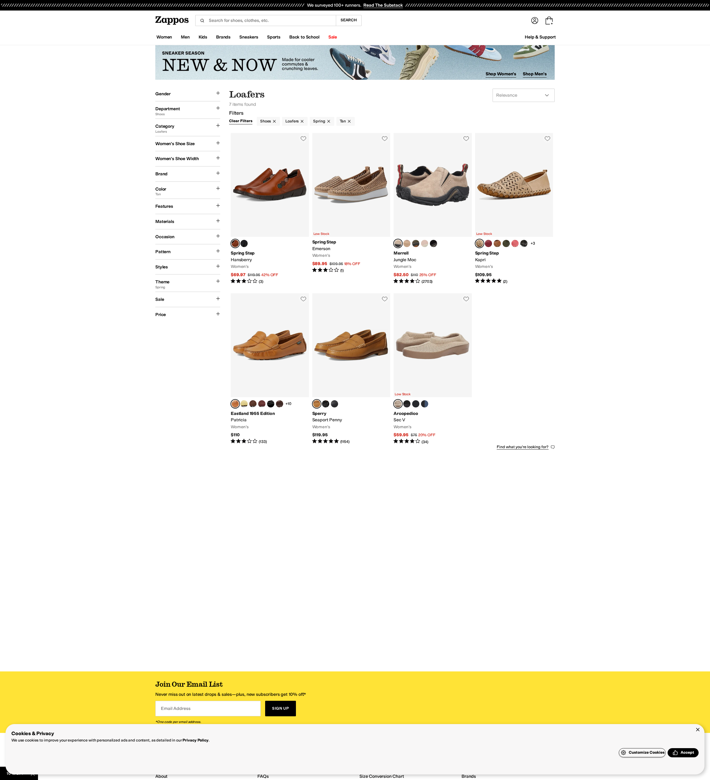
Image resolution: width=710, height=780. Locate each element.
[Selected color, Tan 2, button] (316, 403)
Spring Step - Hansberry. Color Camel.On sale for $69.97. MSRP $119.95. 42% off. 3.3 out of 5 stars (270, 208)
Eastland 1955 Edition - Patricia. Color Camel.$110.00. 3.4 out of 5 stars (270, 369)
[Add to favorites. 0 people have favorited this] (303, 138)
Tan (343, 121)
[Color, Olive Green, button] (506, 243)
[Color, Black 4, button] (325, 403)
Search (349, 20)
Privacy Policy (195, 740)
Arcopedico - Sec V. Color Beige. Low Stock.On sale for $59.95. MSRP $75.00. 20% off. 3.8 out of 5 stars (433, 369)
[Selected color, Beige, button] (479, 243)
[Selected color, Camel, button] (235, 243)
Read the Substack (383, 5)
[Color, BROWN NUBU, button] (252, 403)
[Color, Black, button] (244, 243)
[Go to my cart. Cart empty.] (549, 20)
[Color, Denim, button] (424, 403)
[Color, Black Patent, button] (270, 403)
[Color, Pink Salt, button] (424, 243)
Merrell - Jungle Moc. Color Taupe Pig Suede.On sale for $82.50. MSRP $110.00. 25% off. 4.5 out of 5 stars (433, 208)
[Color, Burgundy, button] (261, 403)
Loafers (292, 121)
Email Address (175, 708)
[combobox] (265, 20)
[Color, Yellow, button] (244, 403)
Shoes (265, 121)
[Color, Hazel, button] (406, 243)
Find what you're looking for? (523, 447)
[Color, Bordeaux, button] (488, 243)
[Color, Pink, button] (515, 243)
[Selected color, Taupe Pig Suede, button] (398, 243)
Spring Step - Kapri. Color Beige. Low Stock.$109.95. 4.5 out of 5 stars (514, 208)
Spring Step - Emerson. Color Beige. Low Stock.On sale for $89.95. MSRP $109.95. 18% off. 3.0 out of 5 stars (351, 208)
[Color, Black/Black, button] (334, 403)
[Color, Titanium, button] (415, 403)
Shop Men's (535, 73)
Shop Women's (501, 73)
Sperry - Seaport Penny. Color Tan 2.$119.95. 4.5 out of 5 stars (351, 369)
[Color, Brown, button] (497, 243)
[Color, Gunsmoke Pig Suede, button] (415, 243)
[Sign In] (534, 20)
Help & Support (540, 37)
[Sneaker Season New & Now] (355, 62)
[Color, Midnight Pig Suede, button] (433, 243)
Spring (319, 121)
